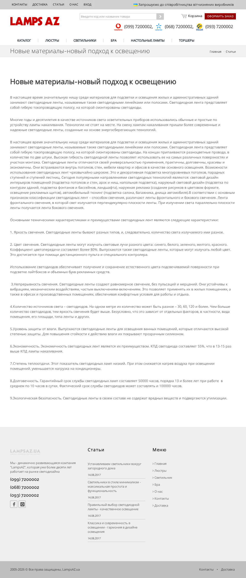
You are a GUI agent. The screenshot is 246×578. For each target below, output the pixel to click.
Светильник (163, 478)
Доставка (40, 4)
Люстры (160, 471)
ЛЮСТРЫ (52, 40)
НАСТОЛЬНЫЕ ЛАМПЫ (148, 40)
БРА (114, 40)
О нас (73, 4)
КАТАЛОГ (24, 40)
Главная (215, 52)
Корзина (195, 15)
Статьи (58, 4)
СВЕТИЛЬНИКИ (85, 40)
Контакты (19, 4)
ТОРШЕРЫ (186, 40)
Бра (157, 485)
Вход (87, 4)
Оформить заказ (220, 16)
